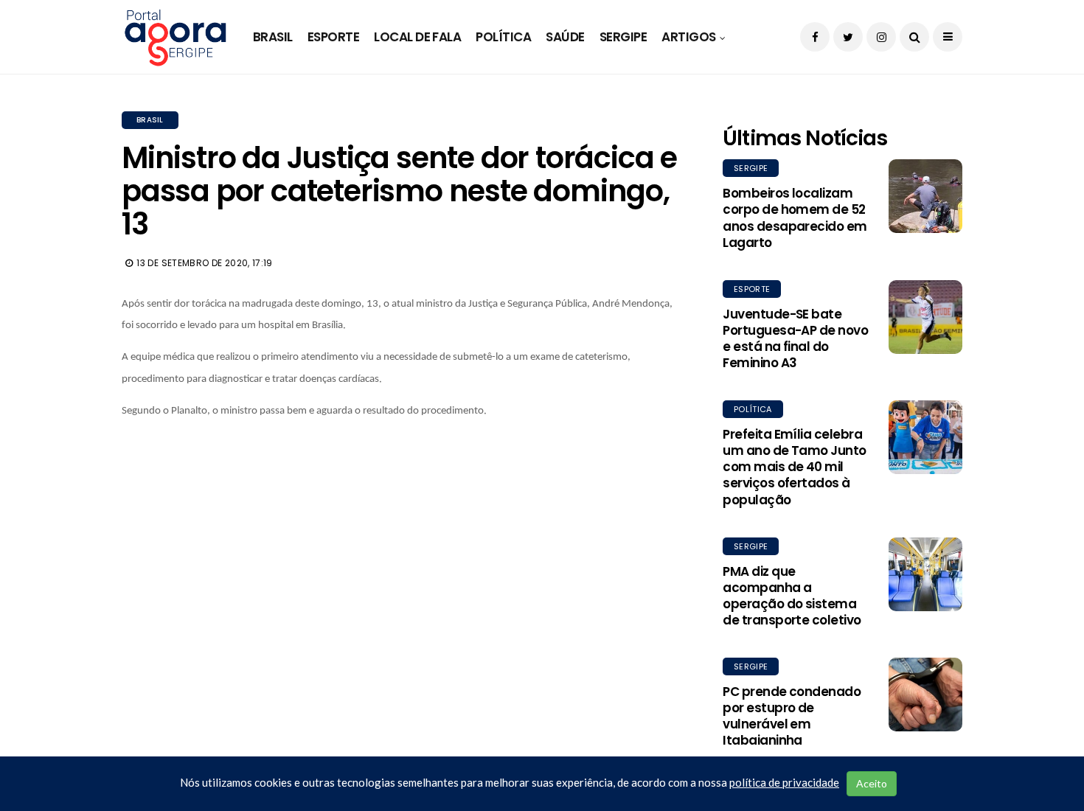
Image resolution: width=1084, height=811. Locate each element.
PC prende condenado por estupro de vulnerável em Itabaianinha (792, 716)
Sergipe (623, 37)
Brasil (273, 37)
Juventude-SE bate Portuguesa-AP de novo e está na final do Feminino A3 (795, 338)
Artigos (688, 37)
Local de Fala (417, 37)
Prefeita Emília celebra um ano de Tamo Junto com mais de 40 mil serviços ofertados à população (794, 466)
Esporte (333, 37)
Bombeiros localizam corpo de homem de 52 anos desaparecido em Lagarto (795, 217)
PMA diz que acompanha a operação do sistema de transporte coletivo (792, 596)
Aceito (871, 783)
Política (503, 37)
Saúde (565, 37)
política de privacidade (784, 782)
